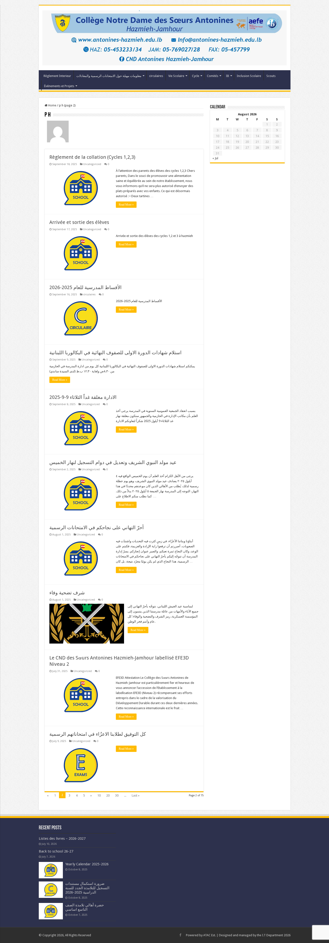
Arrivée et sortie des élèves (79, 222)
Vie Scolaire (176, 76)
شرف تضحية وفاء (67, 593)
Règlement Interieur (57, 76)
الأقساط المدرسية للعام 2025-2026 (85, 287)
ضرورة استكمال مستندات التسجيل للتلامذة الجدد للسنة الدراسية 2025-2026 (87, 887)
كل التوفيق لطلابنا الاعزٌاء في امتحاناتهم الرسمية (97, 734)
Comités (212, 76)
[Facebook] (180, 935)
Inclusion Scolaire (249, 76)
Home (51, 105)
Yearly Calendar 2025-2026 (87, 864)
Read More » (126, 204)
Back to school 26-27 (56, 851)
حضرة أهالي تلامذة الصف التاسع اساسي (84, 907)
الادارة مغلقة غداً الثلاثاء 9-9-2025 (83, 397)
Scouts (271, 76)
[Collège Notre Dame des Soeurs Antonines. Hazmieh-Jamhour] (164, 37)
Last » (135, 795)
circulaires (156, 76)
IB (227, 76)
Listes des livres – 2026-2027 (62, 838)
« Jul (215, 158)
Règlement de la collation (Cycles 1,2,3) (92, 157)
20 (108, 795)
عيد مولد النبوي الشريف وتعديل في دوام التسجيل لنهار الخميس (113, 462)
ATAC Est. (209, 935)
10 (99, 795)
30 (116, 795)
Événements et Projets (59, 86)
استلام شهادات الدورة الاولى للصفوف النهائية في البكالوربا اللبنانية (115, 352)
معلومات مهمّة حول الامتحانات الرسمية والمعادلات (108, 76)
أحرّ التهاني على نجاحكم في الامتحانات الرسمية (96, 527)
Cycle (195, 76)
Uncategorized (92, 164)
